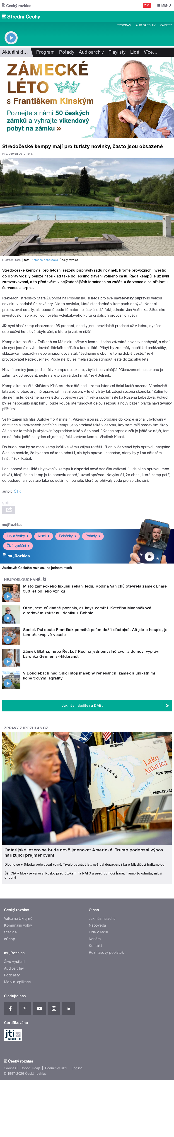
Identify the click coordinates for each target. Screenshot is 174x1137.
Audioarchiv (145, 25)
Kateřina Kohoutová (45, 260)
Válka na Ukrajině (18, 918)
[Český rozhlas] (16, 5)
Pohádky (66, 536)
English (77, 1068)
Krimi (42, 536)
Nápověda (97, 925)
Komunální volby (18, 925)
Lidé (134, 52)
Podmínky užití (56, 1068)
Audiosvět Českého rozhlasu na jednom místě (37, 568)
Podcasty (12, 975)
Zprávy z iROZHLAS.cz (26, 728)
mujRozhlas (12, 525)
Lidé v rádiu (98, 932)
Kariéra (95, 939)
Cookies (10, 1068)
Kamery (166, 25)
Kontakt (95, 946)
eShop (9, 939)
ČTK (17, 491)
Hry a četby (16, 536)
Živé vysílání (16, 546)
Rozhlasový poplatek (106, 952)
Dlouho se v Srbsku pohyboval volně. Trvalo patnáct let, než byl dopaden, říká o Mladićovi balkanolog (84, 864)
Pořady (66, 52)
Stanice (10, 932)
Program (124, 25)
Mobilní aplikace (17, 982)
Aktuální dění (15, 52)
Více (150, 52)
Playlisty (117, 52)
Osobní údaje (31, 1068)
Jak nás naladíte (102, 918)
